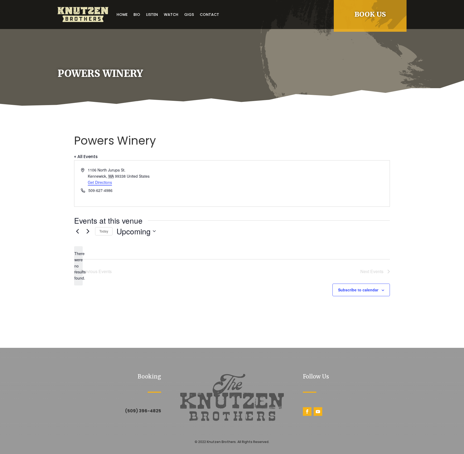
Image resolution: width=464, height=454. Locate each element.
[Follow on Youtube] (318, 411)
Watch (171, 14)
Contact (209, 14)
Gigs (189, 14)
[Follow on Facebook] (307, 411)
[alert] (78, 265)
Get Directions (100, 182)
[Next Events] (88, 231)
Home (122, 14)
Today (103, 231)
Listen (152, 14)
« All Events (86, 156)
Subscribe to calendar (358, 289)
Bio (136, 14)
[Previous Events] (77, 231)
